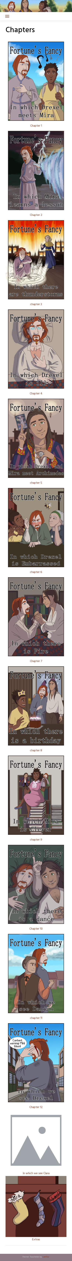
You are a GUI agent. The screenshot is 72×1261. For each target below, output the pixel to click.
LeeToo (45, 1257)
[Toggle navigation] (7, 16)
